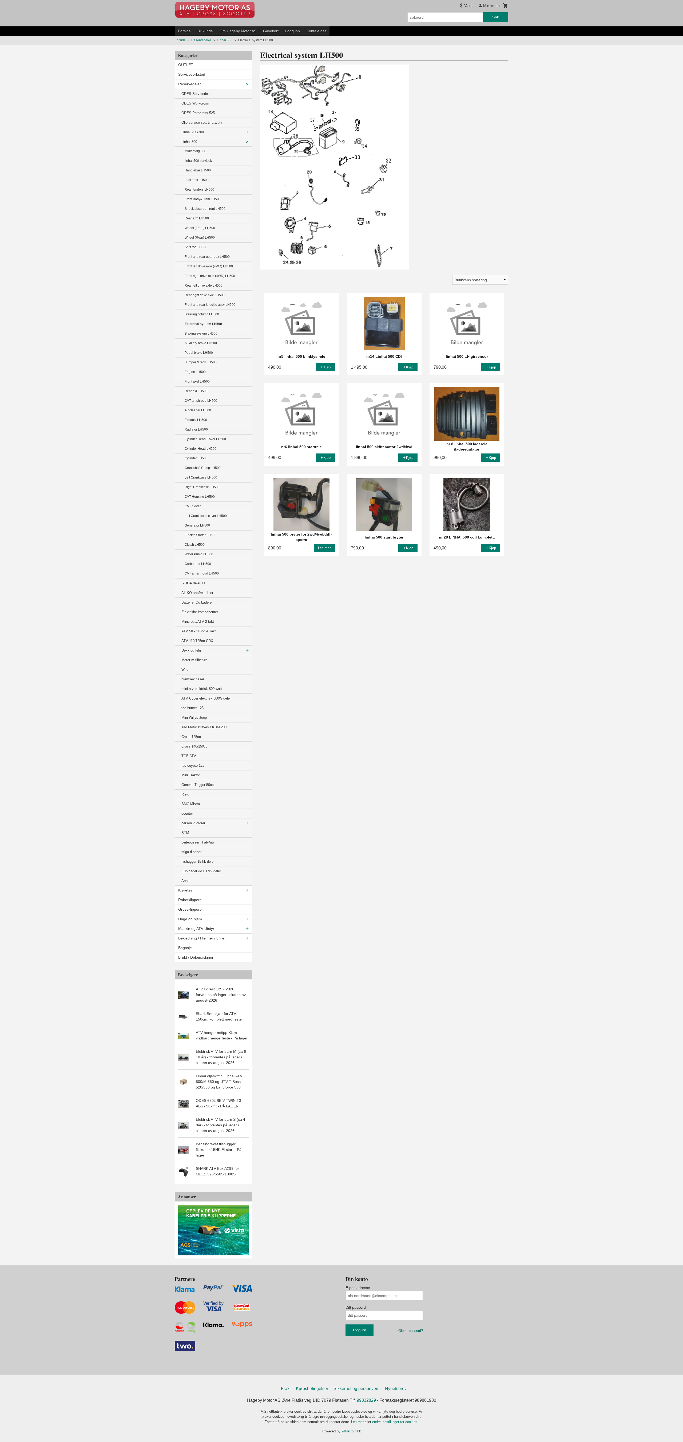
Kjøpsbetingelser (312, 1388)
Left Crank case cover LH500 (206, 516)
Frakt (286, 1388)
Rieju (185, 794)
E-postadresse (358, 1288)
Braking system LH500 (201, 333)
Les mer (358, 1422)
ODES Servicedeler (196, 94)
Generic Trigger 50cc (197, 785)
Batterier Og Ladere (196, 602)
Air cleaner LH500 (198, 410)
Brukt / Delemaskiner (195, 957)
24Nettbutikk (351, 1431)
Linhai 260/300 (192, 132)
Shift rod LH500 (196, 247)
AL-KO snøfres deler (197, 593)
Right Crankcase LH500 (202, 487)
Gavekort (271, 31)
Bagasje (185, 948)
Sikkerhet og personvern (356, 1388)
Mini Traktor (190, 775)
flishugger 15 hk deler (198, 861)
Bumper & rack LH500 (201, 362)
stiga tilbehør (191, 852)
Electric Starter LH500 (200, 535)
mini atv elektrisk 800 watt (201, 689)
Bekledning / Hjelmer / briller (202, 938)
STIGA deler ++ (193, 583)
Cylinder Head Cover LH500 (205, 439)
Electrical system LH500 (203, 324)
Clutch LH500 (195, 545)
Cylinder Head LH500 (200, 449)
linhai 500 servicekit (199, 161)
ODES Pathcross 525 (198, 113)
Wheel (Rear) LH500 (200, 237)
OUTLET (185, 65)
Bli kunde (205, 31)
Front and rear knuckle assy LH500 (210, 305)
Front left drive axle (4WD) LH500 (209, 266)
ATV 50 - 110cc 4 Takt (198, 631)
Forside (184, 31)
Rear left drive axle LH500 (204, 285)
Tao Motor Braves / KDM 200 (204, 727)
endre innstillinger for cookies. (395, 1422)
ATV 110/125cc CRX (197, 641)
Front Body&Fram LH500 (203, 199)
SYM (185, 833)
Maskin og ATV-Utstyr (196, 928)
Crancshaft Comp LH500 (203, 468)
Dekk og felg (191, 650)
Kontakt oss (316, 31)
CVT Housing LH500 (200, 497)
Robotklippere (190, 900)
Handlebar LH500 (198, 170)
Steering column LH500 (202, 314)
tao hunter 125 (192, 708)
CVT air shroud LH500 (201, 401)
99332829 (366, 1400)
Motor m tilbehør (194, 660)
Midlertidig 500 (195, 151)
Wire (184, 670)
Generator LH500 (197, 525)
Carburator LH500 (198, 564)
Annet (185, 881)
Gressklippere (190, 909)
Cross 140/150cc (194, 746)
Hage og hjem (190, 919)
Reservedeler (189, 84)
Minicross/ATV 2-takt (197, 622)
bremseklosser (192, 679)
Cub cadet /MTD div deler (201, 871)
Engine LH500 (195, 372)
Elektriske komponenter (199, 612)
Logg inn (292, 31)
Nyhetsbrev (396, 1388)
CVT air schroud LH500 (202, 573)
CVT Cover (193, 506)
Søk (495, 17)
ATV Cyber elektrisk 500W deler (206, 698)
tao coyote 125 (192, 766)
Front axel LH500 (197, 381)
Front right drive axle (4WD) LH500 (210, 276)
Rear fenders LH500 (199, 189)
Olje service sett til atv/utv (201, 122)
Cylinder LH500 (196, 458)
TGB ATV (188, 756)
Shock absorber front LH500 (205, 209)
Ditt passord (356, 1307)
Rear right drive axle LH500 (205, 295)
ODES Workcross (195, 103)
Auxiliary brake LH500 (201, 343)
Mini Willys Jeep (194, 718)
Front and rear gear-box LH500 (207, 257)
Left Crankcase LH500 (201, 477)
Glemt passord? (410, 1331)
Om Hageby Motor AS (238, 31)
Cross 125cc (191, 737)
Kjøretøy (185, 890)
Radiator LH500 (196, 429)
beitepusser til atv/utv (198, 842)
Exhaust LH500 (196, 420)
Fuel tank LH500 (197, 180)
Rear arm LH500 (197, 218)
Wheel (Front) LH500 (200, 228)
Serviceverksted (191, 74)
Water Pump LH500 (199, 554)
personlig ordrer (193, 823)
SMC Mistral (191, 804)
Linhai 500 (189, 142)
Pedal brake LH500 (199, 353)
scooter (187, 814)
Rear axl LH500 (196, 391)
